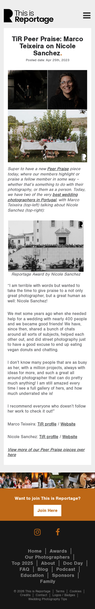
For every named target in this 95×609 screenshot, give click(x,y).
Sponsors (63, 575)
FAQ (24, 569)
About (48, 563)
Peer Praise (58, 168)
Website (68, 424)
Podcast (65, 569)
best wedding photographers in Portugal (43, 197)
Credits (25, 595)
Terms (60, 591)
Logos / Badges (63, 595)
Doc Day (73, 563)
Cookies (75, 591)
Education (32, 575)
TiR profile (46, 424)
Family (47, 581)
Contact (41, 595)
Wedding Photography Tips (47, 599)
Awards (58, 551)
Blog (42, 569)
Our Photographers (47, 557)
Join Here (47, 510)
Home (35, 551)
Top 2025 (22, 563)
